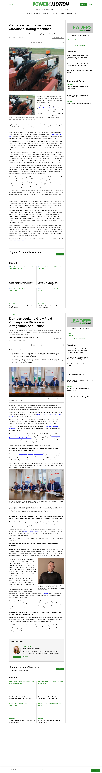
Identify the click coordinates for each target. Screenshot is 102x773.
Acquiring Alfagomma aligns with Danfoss (31, 454)
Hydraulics (28, 13)
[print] (63, 42)
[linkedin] (34, 42)
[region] (51, 770)
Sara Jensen (12, 337)
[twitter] (36, 42)
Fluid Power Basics (71, 13)
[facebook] (31, 42)
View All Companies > (80, 45)
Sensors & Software (58, 13)
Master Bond (71, 39)
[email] (41, 42)
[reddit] (39, 42)
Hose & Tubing (12, 20)
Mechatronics (46, 13)
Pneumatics (37, 13)
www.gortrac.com (19, 240)
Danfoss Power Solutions (31, 337)
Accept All (95, 770)
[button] (10, 4)
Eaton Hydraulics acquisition (31, 531)
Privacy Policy (45, 769)
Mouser (70, 42)
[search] (13, 4)
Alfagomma (45, 593)
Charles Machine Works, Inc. (46, 108)
